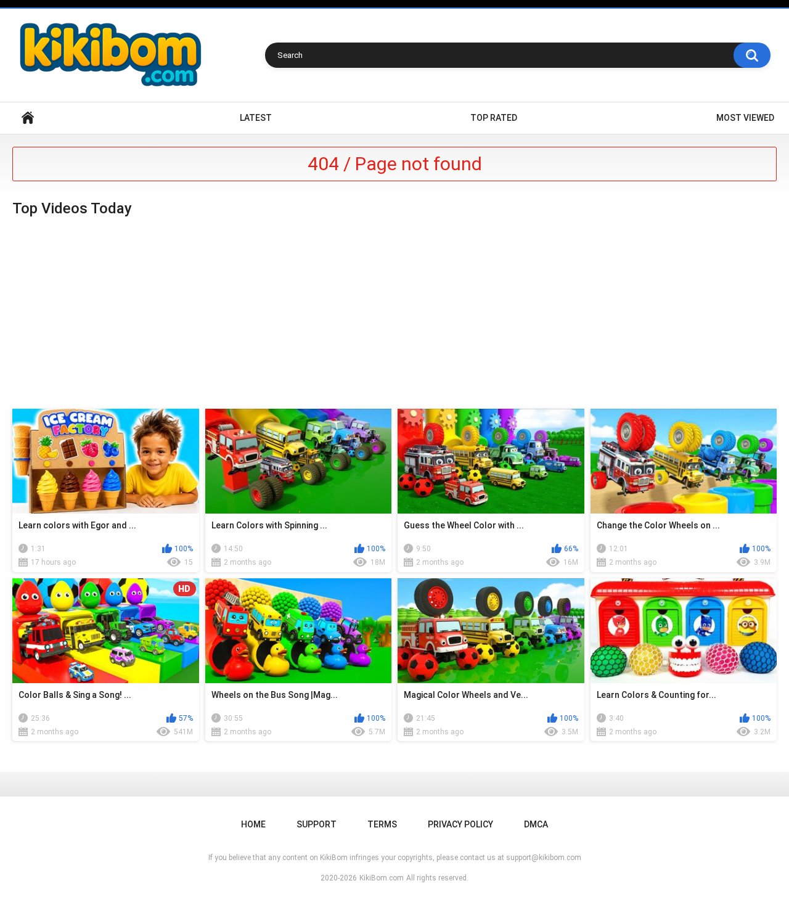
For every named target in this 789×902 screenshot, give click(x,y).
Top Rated (493, 118)
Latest (256, 118)
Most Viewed (745, 118)
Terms (382, 824)
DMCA (536, 824)
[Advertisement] (394, 313)
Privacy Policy (460, 824)
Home (27, 118)
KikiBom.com (381, 878)
